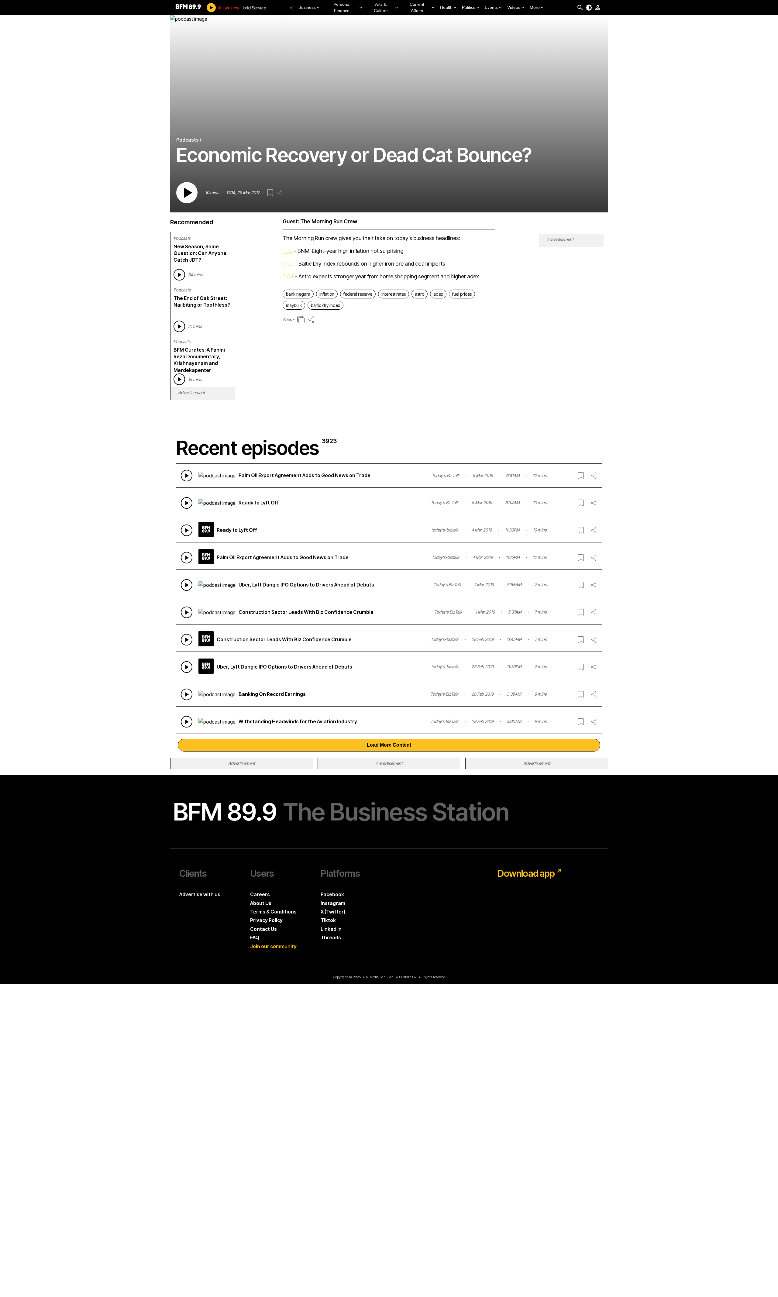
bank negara (298, 294)
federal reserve (357, 294)
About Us (260, 903)
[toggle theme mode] (589, 7)
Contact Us (263, 929)
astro (419, 294)
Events (491, 7)
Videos (513, 7)
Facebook (332, 894)
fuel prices (462, 294)
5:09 (288, 263)
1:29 (288, 251)
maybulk (294, 305)
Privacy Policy (266, 920)
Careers (260, 894)
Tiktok (328, 920)
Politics (468, 7)
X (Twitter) (333, 912)
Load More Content (389, 745)
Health (446, 7)
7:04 (288, 276)
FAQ (254, 937)
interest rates (393, 294)
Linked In (331, 929)
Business (307, 7)
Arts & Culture (381, 7)
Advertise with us (199, 894)
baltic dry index (325, 305)
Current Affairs (417, 7)
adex (438, 294)
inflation (326, 294)
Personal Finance (341, 7)
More (535, 7)
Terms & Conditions (273, 912)
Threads (331, 937)
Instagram (333, 903)
